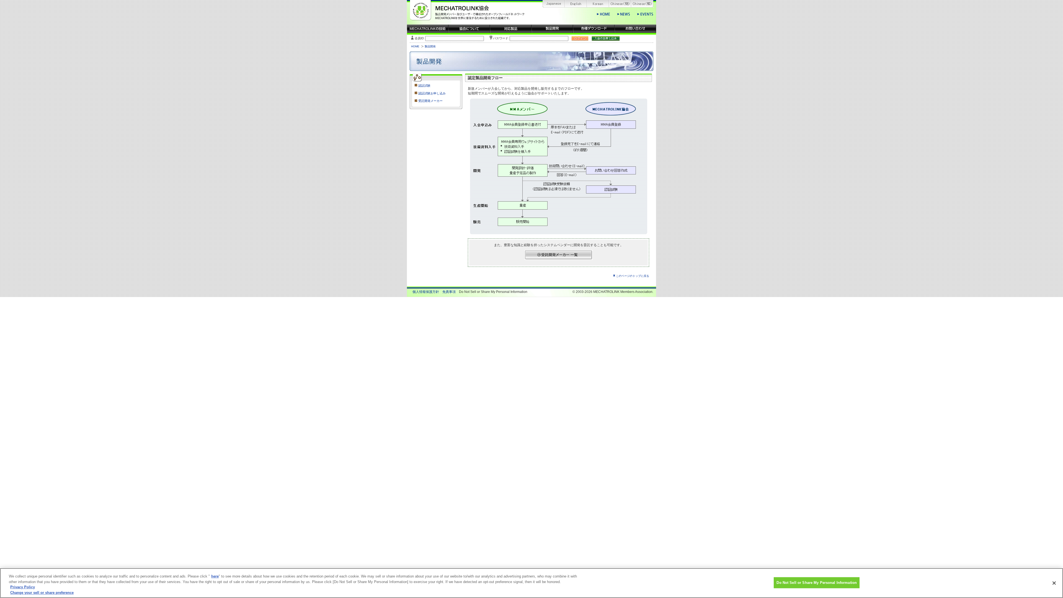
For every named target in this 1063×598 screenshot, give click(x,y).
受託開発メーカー (430, 100)
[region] (531, 583)
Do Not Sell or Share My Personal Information (816, 583)
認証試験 (424, 85)
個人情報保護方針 (425, 292)
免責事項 (449, 292)
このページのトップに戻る (632, 275)
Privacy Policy (22, 587)
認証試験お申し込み (432, 93)
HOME (415, 46)
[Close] (1054, 583)
